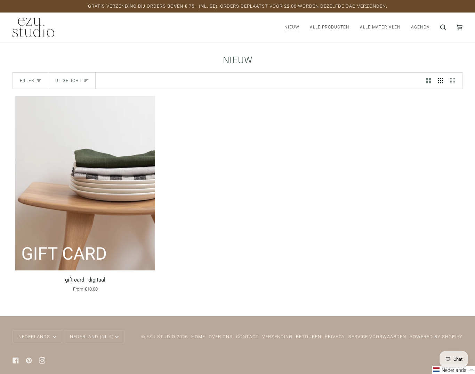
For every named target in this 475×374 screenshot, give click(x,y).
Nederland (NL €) (92, 336)
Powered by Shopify (436, 336)
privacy (335, 336)
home (198, 336)
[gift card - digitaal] (85, 183)
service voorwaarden (377, 336)
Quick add (85, 262)
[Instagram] (42, 360)
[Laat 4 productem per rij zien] (454, 81)
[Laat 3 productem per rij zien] (441, 81)
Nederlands (34, 336)
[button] (330, 27)
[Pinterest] (29, 360)
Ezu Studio (160, 336)
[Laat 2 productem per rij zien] (428, 81)
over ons (221, 336)
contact (247, 336)
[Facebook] (16, 360)
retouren (308, 336)
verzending (277, 336)
